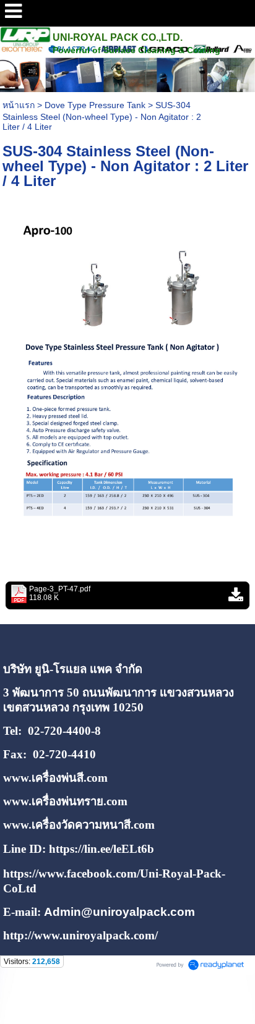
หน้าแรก (18, 105)
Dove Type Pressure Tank (95, 105)
